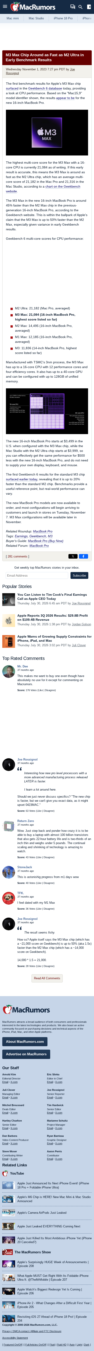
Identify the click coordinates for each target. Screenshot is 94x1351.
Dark (86, 1344)
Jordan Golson (81, 624)
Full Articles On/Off (35, 1344)
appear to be (65, 98)
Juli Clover (79, 645)
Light (79, 1344)
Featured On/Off (13, 1344)
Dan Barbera (9, 1136)
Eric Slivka (53, 1074)
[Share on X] (73, 556)
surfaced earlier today (21, 479)
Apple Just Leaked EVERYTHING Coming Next (48, 1226)
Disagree (50, 690)
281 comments (17, 556)
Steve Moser (9, 1151)
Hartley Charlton (12, 1120)
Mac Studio (36, 18)
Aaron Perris (54, 1151)
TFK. (20, 893)
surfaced (12, 88)
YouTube (17, 1173)
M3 (50, 536)
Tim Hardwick (55, 1105)
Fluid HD (61, 1344)
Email (5, 1082)
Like (40, 690)
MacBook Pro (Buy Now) (45, 541)
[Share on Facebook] (83, 556)
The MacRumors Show (33, 1252)
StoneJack (24, 867)
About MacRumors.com (25, 1041)
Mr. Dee (22, 666)
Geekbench (37, 536)
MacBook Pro (42, 531)
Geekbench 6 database (45, 88)
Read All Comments (47, 978)
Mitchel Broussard (13, 1105)
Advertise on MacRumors (26, 1054)
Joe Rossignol (81, 603)
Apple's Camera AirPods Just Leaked (41, 1212)
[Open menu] (5, 7)
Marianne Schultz (57, 1120)
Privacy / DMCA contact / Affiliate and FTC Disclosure (31, 1331)
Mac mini (13, 18)
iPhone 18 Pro (63, 18)
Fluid (52, 1344)
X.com (14, 1082)
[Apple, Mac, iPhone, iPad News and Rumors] (33, 12)
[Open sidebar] (89, 7)
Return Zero (25, 821)
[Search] (82, 7)
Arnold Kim (9, 1074)
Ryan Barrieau (55, 1136)
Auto (72, 1344)
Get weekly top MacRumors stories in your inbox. (47, 567)
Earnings (21, 536)
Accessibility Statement (15, 1337)
